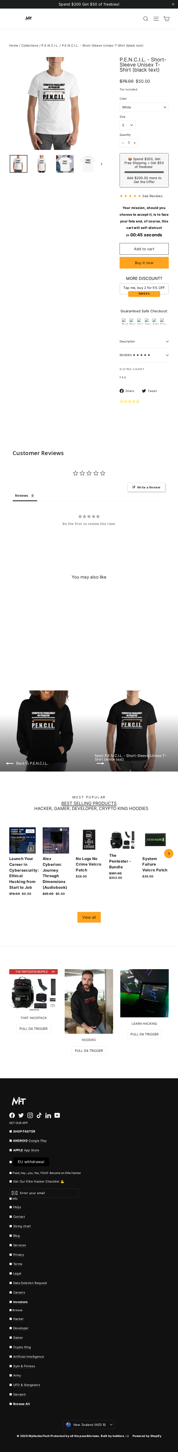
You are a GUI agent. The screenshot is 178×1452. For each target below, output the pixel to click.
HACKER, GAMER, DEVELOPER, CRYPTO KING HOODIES (91, 809)
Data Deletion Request (30, 1283)
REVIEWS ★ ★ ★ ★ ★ (135, 355)
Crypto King (22, 1347)
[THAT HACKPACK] (33, 990)
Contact (19, 1216)
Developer (21, 1328)
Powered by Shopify (147, 1436)
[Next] (168, 853)
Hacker (18, 1319)
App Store (26, 1150)
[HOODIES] (89, 1001)
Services (19, 1245)
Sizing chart (22, 1226)
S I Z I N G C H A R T (132, 369)
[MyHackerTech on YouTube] (57, 1115)
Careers (19, 1292)
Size (122, 116)
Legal (17, 1273)
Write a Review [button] (148, 487)
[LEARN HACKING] (144, 993)
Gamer (18, 1337)
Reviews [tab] (21, 495)
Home (13, 45)
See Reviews (152, 196)
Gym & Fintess (24, 1366)
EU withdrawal (31, 1161)
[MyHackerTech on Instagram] (30, 1115)
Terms (17, 1264)
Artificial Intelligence (28, 1356)
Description (127, 341)
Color (123, 98)
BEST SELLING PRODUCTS (89, 803)
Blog (16, 1235)
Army (17, 1375)
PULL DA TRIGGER (33, 1029)
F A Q (123, 377)
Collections (29, 45)
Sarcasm (19, 1394)
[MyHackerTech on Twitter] (21, 1115)
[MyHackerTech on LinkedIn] (48, 1115)
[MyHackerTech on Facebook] (12, 1115)
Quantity (125, 134)
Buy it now (144, 262)
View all (89, 917)
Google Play (38, 1140)
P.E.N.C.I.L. (49, 45)
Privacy (18, 1254)
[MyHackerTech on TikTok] (39, 1115)
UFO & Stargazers (26, 1385)
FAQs (17, 1207)
